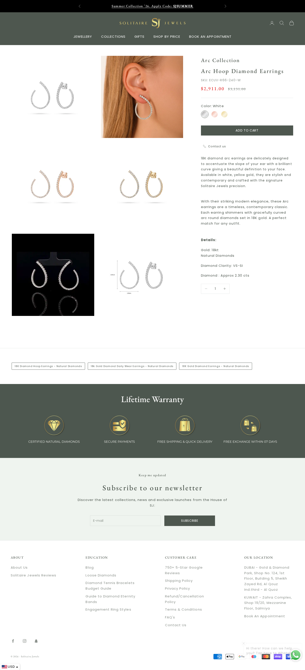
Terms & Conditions (183, 609)
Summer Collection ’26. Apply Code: (152, 6)
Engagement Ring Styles (108, 609)
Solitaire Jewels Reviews (33, 575)
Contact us (217, 146)
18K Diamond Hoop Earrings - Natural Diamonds (48, 366)
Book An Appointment (264, 616)
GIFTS (139, 36)
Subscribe (189, 520)
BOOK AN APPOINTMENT (210, 36)
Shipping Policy (179, 580)
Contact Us (176, 625)
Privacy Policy (177, 588)
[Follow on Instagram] (24, 641)
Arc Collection (220, 60)
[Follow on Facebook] (13, 641)
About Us (19, 567)
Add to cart (247, 130)
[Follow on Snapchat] (36, 641)
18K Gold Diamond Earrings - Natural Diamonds (215, 366)
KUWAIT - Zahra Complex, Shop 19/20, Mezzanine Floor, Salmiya (268, 603)
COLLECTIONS (113, 36)
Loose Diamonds (101, 575)
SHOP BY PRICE (166, 36)
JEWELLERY (82, 36)
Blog (90, 567)
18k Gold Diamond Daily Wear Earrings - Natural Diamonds (132, 366)
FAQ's (170, 617)
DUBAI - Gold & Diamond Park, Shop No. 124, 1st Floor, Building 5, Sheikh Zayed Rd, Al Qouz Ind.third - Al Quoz (266, 578)
